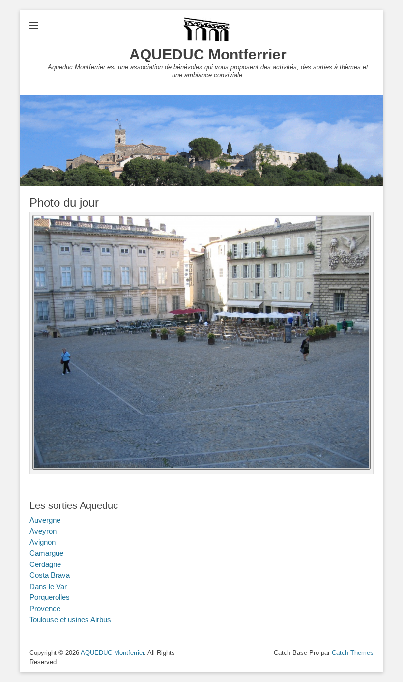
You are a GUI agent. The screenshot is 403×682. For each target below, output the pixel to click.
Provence (44, 608)
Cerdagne (45, 564)
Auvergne (44, 520)
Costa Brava (49, 575)
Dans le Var (48, 586)
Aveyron (43, 531)
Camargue (46, 553)
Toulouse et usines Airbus (70, 619)
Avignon (42, 542)
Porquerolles (49, 597)
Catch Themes (353, 652)
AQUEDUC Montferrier (208, 54)
